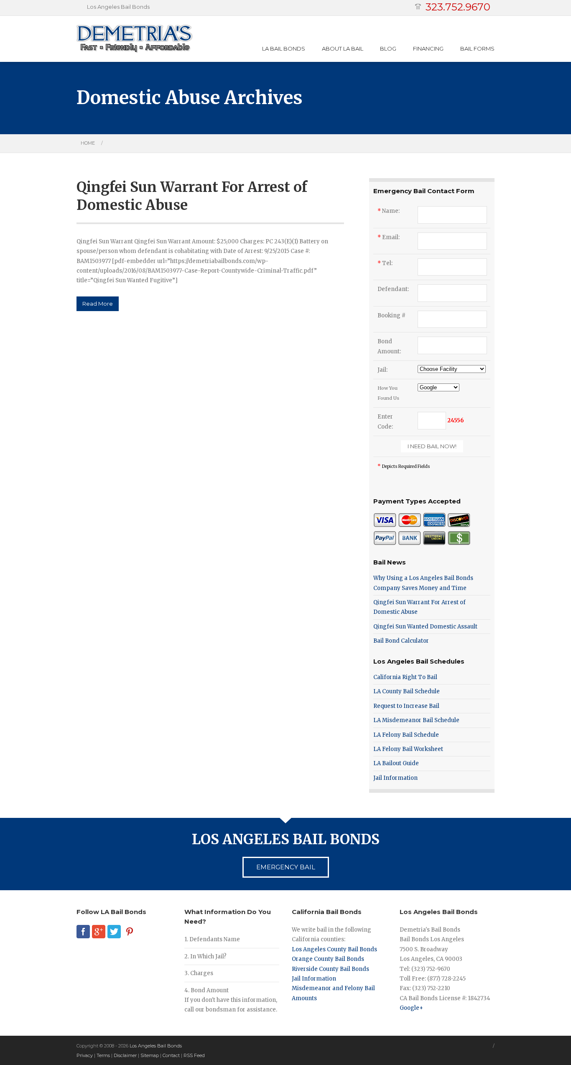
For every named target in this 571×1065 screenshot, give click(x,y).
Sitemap (149, 1055)
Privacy (84, 1055)
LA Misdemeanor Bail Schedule (416, 720)
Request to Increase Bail (406, 706)
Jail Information (395, 778)
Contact (171, 1055)
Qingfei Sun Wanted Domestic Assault (425, 626)
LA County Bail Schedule (406, 691)
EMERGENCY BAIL (285, 867)
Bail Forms (477, 48)
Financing (428, 48)
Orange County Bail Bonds (328, 959)
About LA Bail (342, 48)
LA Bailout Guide (396, 763)
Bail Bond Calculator (401, 640)
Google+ (411, 1007)
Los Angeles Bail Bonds (156, 1046)
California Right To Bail (405, 677)
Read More (97, 303)
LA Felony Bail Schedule (406, 734)
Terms (103, 1055)
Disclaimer (125, 1055)
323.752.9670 (458, 7)
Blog (388, 48)
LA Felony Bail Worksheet (408, 749)
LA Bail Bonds (283, 48)
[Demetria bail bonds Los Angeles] (134, 39)
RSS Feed (194, 1055)
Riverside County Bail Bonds (330, 969)
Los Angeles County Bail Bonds (334, 949)
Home (88, 143)
